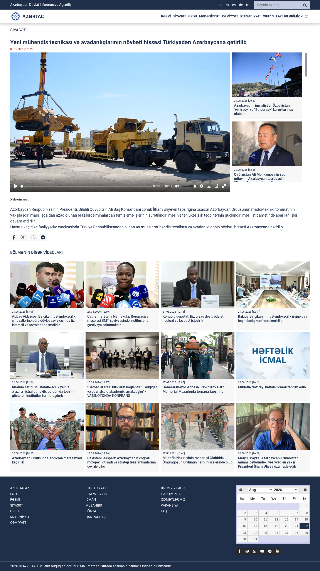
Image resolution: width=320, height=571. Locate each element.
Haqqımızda (171, 494)
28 (296, 532)
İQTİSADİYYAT (250, 16)
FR (247, 5)
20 (286, 526)
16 (244, 526)
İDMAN (91, 500)
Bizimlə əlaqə (173, 488)
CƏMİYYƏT (230, 16)
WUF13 (268, 16)
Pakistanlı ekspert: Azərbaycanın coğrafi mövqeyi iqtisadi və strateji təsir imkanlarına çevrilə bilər (121, 462)
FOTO (14, 494)
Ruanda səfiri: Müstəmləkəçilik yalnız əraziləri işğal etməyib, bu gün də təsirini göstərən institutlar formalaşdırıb (43, 391)
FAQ (164, 511)
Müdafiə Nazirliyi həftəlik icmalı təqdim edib (272, 387)
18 (265, 526)
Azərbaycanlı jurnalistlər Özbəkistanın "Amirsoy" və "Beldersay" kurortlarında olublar (263, 109)
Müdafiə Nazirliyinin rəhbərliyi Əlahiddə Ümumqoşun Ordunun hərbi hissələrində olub (197, 460)
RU (227, 5)
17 (255, 526)
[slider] (86, 186)
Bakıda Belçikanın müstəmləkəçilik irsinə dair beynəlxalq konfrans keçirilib (273, 318)
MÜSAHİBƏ (94, 505)
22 (306, 526)
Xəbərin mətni (20, 199)
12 (276, 519)
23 (244, 532)
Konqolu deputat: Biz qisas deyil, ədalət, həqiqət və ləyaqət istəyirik (193, 318)
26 (276, 532)
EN (234, 5)
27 (286, 532)
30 (244, 539)
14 (296, 519)
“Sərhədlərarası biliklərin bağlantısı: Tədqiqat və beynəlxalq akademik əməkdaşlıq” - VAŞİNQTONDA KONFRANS (122, 391)
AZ (220, 5)
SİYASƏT (179, 16)
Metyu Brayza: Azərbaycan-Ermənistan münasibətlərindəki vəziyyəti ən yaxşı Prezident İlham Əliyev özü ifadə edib (268, 462)
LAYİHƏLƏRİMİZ (288, 16)
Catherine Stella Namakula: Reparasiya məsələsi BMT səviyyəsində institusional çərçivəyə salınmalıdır (118, 320)
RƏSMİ (166, 16)
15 (306, 519)
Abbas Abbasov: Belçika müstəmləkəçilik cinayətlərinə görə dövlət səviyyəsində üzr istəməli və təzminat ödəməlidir (44, 320)
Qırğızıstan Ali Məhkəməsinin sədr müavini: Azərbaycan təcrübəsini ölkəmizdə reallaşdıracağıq (260, 178)
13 (286, 519)
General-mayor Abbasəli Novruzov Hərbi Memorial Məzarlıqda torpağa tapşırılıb (194, 389)
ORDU (192, 16)
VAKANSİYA (169, 505)
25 (265, 532)
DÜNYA (91, 511)
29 (306, 532)
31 (255, 539)
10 (255, 519)
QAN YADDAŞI (96, 517)
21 (296, 526)
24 (255, 532)
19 (276, 526)
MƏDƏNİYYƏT (209, 16)
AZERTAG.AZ (19, 488)
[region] (269, 117)
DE (241, 5)
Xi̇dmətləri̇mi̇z (173, 500)
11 (265, 519)
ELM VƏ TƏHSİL (97, 494)
